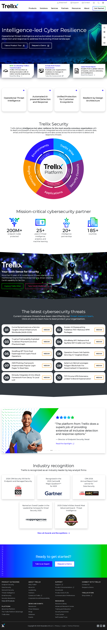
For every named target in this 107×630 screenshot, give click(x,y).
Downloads (59, 590)
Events (30, 617)
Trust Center (59, 614)
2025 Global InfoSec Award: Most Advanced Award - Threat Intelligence (71, 508)
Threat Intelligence (8, 593)
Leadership (32, 590)
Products (32, 8)
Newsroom (32, 606)
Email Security (6, 595)
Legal (64, 626)
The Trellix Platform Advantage (12, 612)
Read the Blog (15, 76)
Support (76, 3)
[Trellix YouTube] (101, 626)
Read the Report (87, 75)
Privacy (57, 626)
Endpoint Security (8, 584)
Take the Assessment (53, 76)
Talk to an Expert (42, 564)
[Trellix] (3, 625)
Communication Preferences (65, 595)
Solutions (44, 8)
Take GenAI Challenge (37, 286)
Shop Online (86, 595)
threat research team (81, 316)
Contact (87, 3)
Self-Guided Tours (61, 617)
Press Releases (33, 609)
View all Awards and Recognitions (52, 533)
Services (54, 8)
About (86, 8)
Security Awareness (62, 612)
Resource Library (61, 603)
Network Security (8, 590)
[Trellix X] (104, 626)
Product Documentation (63, 587)
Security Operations (8, 598)
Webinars (31, 614)
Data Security (6, 587)
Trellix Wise (6, 614)
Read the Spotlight (64, 444)
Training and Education (63, 609)
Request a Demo (39, 46)
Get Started (99, 8)
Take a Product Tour (13, 46)
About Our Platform (8, 609)
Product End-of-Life (62, 593)
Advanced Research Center (64, 606)
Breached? (63, 3)
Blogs (30, 612)
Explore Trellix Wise (12, 286)
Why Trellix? (32, 584)
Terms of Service (73, 626)
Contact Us (85, 584)
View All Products (8, 601)
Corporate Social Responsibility (39, 598)
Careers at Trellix (34, 595)
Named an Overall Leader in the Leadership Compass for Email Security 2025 (35, 508)
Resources (76, 8)
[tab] (48, 450)
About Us (31, 587)
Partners (64, 8)
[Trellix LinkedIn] (98, 626)
